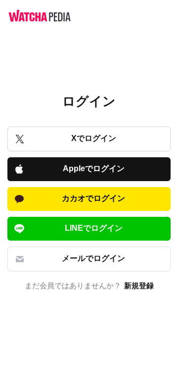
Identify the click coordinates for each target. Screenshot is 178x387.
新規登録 (139, 285)
